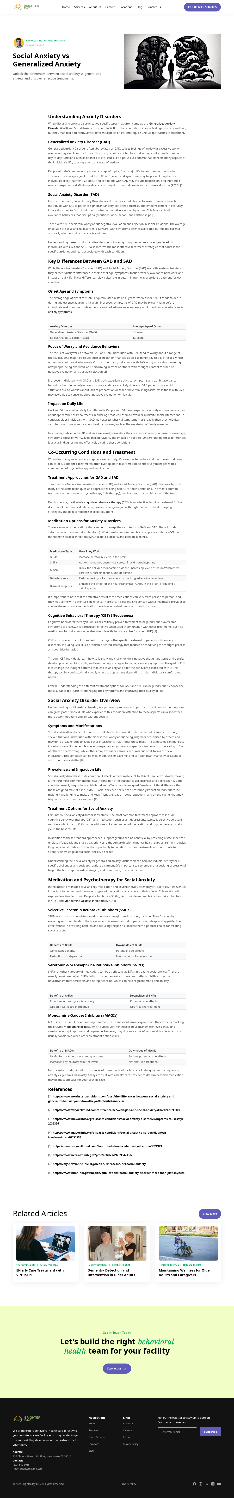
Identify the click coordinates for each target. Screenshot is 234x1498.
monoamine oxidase (77, 1027)
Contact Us (154, 7)
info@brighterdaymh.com (27, 1468)
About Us (95, 7)
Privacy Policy (130, 1444)
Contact (127, 1437)
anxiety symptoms (60, 312)
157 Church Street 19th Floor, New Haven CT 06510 (42, 1456)
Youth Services (97, 1437)
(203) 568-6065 (21, 1464)
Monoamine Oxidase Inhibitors (84, 901)
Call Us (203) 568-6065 (202, 7)
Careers (110, 7)
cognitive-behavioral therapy (103, 502)
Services (79, 7)
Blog (139, 7)
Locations (126, 7)
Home (66, 7)
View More (210, 1214)
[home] (26, 7)
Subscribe (210, 1432)
